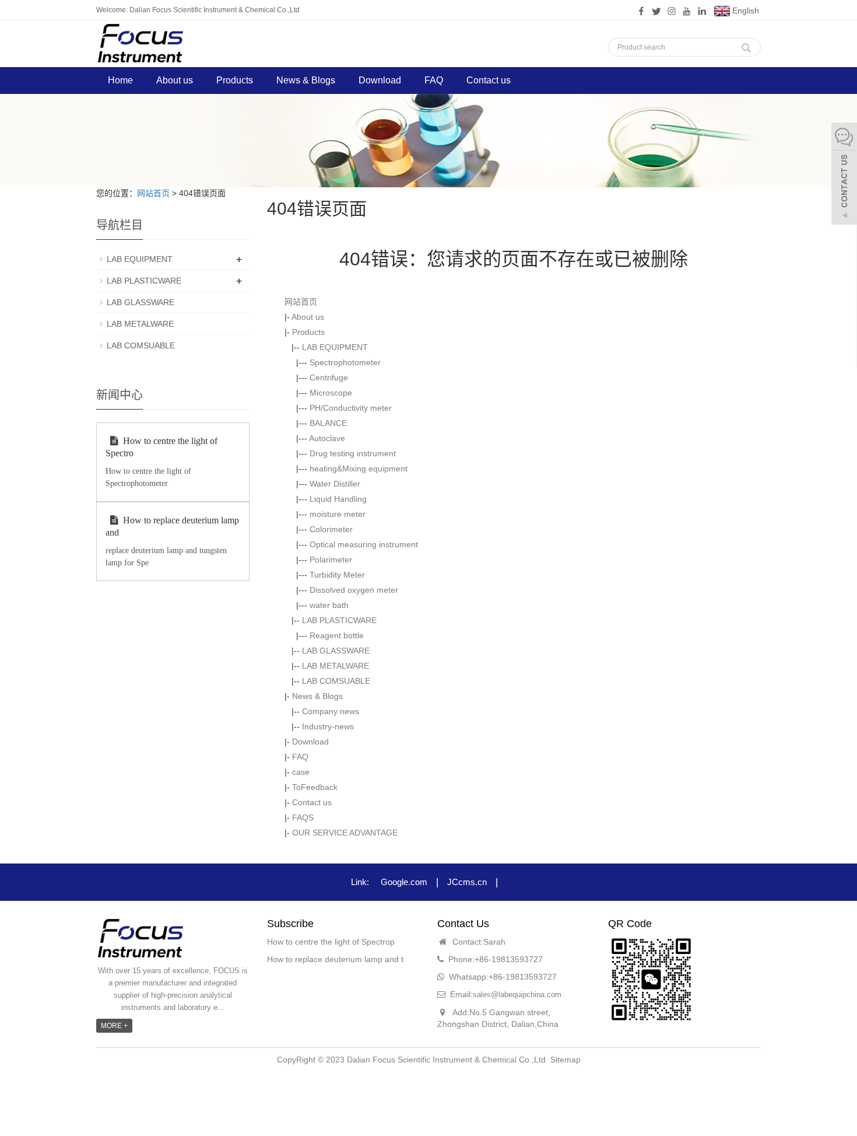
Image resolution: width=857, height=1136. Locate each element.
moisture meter (338, 514)
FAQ (433, 80)
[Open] (844, 175)
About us (174, 80)
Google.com (404, 882)
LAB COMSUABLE (336, 681)
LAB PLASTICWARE (339, 620)
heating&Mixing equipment (359, 468)
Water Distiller (335, 483)
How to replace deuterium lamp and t (335, 959)
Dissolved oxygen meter (354, 590)
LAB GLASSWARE (336, 650)
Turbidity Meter (337, 574)
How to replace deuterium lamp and (172, 526)
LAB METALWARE (335, 665)
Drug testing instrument (353, 453)
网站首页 (153, 193)
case (301, 772)
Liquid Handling (338, 499)
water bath (329, 605)
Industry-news (328, 726)
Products (234, 80)
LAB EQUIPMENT (335, 347)
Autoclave (327, 438)
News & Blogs (305, 80)
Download (380, 80)
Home (120, 80)
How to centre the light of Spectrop (331, 941)
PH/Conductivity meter (351, 408)
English (744, 10)
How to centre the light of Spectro (161, 447)
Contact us (488, 80)
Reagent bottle (337, 635)
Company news (330, 711)
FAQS (303, 817)
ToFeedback (315, 787)
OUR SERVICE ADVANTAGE (345, 832)
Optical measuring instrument (364, 544)
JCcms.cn (467, 882)
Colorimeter (331, 529)
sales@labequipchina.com (517, 994)
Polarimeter (331, 559)
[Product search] (746, 45)
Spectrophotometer (345, 362)
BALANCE (328, 423)
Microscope (331, 392)
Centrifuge (329, 377)
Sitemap (565, 1059)
